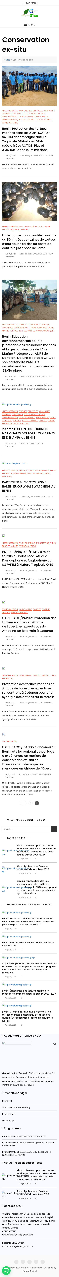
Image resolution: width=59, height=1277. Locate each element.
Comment (9, 158)
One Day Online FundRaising (16, 1107)
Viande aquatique (44, 330)
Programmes (8, 1113)
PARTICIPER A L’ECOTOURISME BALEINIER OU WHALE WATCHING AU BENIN (29, 486)
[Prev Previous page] (23, 803)
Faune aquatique (27, 116)
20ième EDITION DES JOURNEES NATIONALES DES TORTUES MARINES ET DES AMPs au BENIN (28, 433)
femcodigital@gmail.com (32, 443)
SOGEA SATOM (27, 119)
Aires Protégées (10, 110)
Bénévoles (38, 110)
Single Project (9, 1120)
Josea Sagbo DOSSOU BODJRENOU (36, 155)
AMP (21, 110)
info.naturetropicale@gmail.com (17, 1234)
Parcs (16, 229)
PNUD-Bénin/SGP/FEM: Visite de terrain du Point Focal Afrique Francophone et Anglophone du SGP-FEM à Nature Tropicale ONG (27, 558)
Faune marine (42, 116)
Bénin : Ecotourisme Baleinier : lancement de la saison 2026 (32, 868)
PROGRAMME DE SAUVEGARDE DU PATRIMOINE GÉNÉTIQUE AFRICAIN (27, 1153)
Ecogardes (17, 113)
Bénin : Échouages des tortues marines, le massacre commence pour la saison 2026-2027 (29, 992)
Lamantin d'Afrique (11, 119)
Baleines (28, 110)
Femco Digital (29, 1271)
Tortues (24, 229)
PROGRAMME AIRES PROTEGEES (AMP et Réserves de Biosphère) (28, 1144)
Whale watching (10, 122)
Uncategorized (9, 741)
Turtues (43, 420)
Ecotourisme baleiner (34, 113)
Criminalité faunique (34, 226)
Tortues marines (44, 119)
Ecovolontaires (10, 116)
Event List (7, 1100)
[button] (29, 24)
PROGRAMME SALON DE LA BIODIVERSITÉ (23, 1136)
